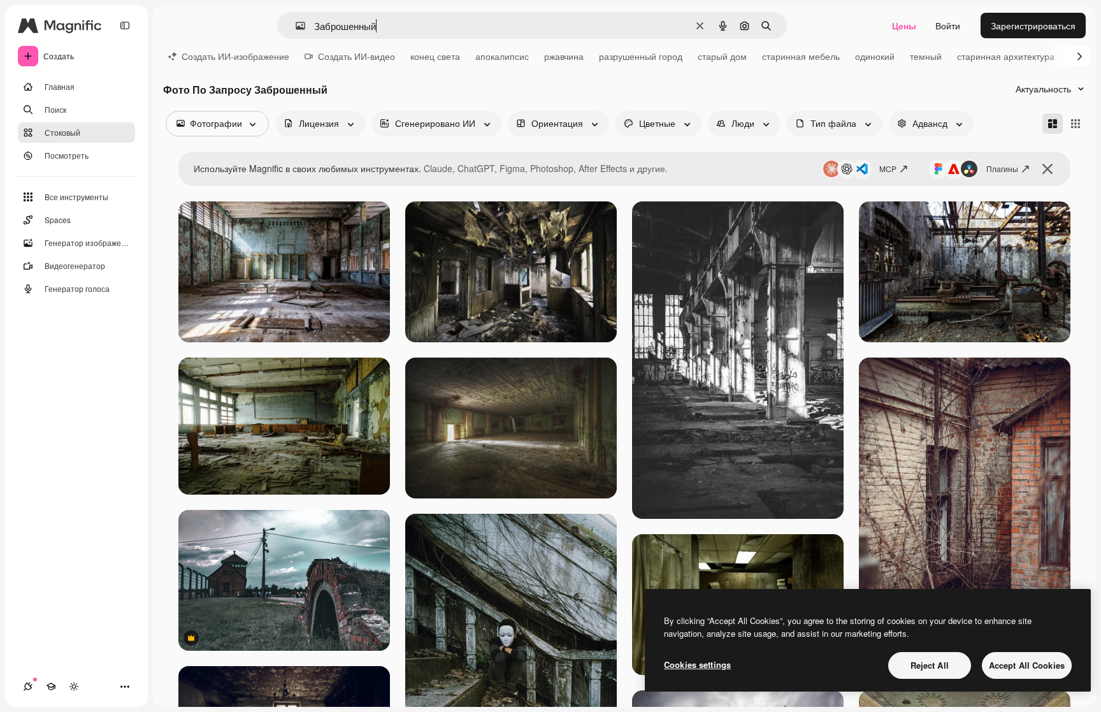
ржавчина (564, 56)
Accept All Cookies (1027, 665)
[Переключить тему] (74, 686)
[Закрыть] (1047, 169)
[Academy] (51, 686)
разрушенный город (640, 56)
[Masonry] (1052, 123)
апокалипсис (502, 56)
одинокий (875, 56)
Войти (947, 25)
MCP (887, 168)
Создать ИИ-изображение (235, 56)
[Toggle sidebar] (125, 25)
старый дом (722, 56)
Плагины (1002, 168)
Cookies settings (697, 664)
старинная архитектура (1005, 56)
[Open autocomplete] (295, 26)
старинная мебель (801, 56)
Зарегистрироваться (1033, 25)
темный (926, 56)
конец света (435, 56)
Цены (904, 25)
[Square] (1075, 123)
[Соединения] (28, 686)
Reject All (929, 665)
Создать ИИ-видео (356, 56)
